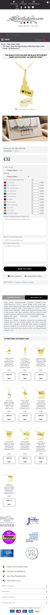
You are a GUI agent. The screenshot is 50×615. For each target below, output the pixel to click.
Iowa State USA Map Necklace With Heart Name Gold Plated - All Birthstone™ (41, 404)
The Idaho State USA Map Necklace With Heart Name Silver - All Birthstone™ (9, 404)
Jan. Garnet (10, 182)
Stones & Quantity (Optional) (14, 180)
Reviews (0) (36, 297)
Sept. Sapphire (12, 205)
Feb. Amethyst (12, 185)
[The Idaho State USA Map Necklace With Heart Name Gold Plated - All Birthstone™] (25, 84)
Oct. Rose (10, 208)
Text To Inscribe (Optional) (12, 237)
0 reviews (17, 282)
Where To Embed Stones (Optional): (16, 216)
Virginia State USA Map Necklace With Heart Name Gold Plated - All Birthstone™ (9, 362)
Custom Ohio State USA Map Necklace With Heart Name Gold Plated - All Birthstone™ (41, 362)
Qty (33, 180)
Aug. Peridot (11, 202)
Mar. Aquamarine (12, 188)
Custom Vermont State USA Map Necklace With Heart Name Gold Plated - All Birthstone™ (25, 362)
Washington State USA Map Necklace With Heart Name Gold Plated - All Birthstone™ (25, 445)
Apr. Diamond (11, 191)
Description (14, 297)
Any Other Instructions (11, 243)
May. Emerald (11, 193)
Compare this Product (34, 276)
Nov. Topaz (10, 210)
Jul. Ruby (9, 199)
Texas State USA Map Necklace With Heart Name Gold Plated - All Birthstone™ (25, 404)
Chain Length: (8, 167)
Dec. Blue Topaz (12, 213)
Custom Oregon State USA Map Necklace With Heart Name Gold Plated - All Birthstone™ (41, 446)
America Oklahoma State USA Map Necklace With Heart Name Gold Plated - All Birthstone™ (9, 488)
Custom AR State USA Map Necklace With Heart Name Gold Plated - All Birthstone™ (9, 445)
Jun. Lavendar (11, 196)
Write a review (28, 282)
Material (6, 173)
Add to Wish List (15, 276)
